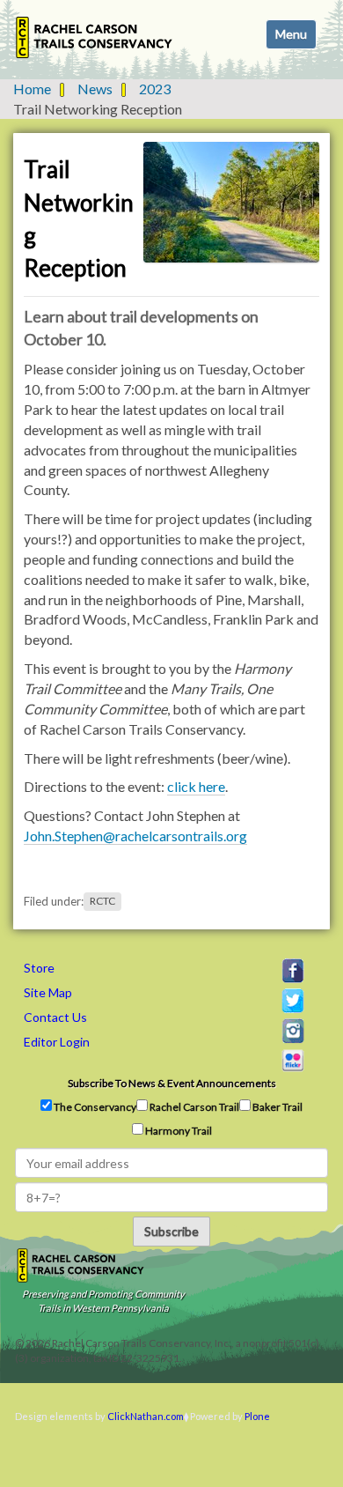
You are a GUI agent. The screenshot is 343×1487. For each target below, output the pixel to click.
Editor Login (57, 1041)
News (95, 88)
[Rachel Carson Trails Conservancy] (94, 37)
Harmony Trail (177, 1130)
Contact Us (55, 1017)
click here (196, 786)
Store (39, 967)
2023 (155, 88)
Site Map (48, 992)
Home (32, 88)
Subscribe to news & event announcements (172, 1083)
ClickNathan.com (145, 1416)
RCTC (102, 901)
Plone (257, 1416)
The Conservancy (94, 1106)
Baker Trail (277, 1106)
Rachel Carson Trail (193, 1106)
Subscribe (171, 1231)
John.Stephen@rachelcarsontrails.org (135, 835)
